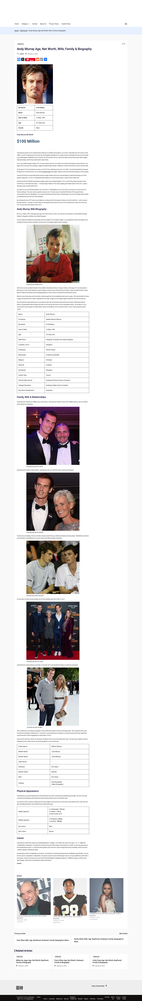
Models (80, 999)
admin (22, 54)
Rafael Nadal (47, 171)
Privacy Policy (54, 24)
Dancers (66, 999)
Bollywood (59, 999)
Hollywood (20, 44)
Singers (86, 999)
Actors (45, 999)
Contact (34, 24)
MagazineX (29, 999)
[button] (28, 24)
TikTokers (92, 999)
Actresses (52, 999)
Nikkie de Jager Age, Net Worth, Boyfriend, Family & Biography (32, 961)
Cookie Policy (66, 24)
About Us (43, 24)
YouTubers (100, 999)
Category (25, 24)
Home (17, 24)
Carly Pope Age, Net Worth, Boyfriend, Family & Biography (107, 961)
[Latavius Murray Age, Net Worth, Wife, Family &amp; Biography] (70, 897)
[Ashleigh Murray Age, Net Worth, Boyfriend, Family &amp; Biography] (107, 895)
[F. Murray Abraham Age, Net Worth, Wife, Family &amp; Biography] (34, 896)
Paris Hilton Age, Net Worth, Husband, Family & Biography (69, 961)
